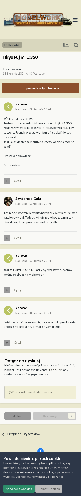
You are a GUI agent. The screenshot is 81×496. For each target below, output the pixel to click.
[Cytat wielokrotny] (7, 181)
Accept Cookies (20, 489)
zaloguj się (56, 370)
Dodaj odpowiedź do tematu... (33, 392)
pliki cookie (56, 463)
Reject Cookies (49, 489)
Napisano (33, 109)
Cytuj (17, 181)
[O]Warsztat (37, 73)
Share (19, 416)
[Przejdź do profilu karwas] (8, 106)
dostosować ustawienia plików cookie (28, 472)
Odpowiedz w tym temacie (40, 88)
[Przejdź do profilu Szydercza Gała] (8, 201)
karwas (16, 69)
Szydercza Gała (28, 198)
